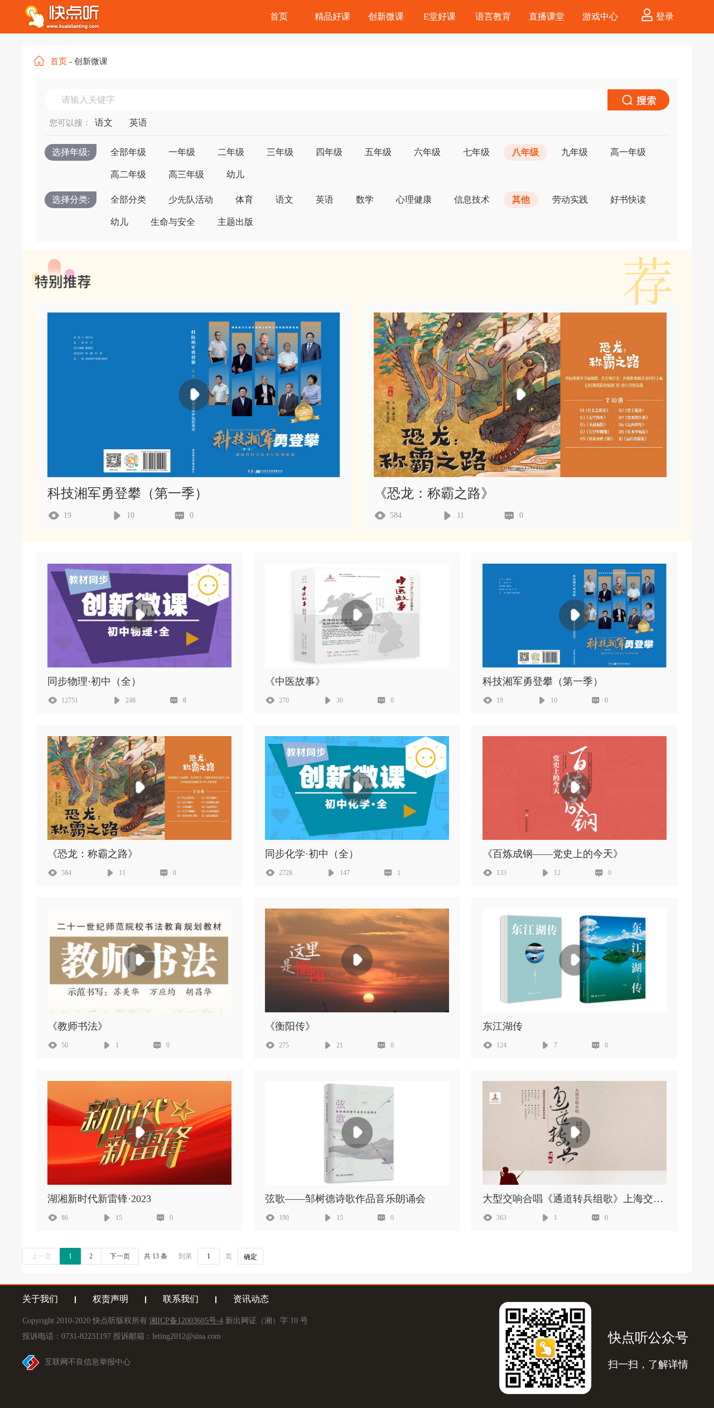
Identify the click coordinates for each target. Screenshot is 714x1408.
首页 (58, 61)
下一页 (120, 1256)
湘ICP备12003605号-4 (186, 1320)
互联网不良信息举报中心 (88, 1362)
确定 (250, 1257)
